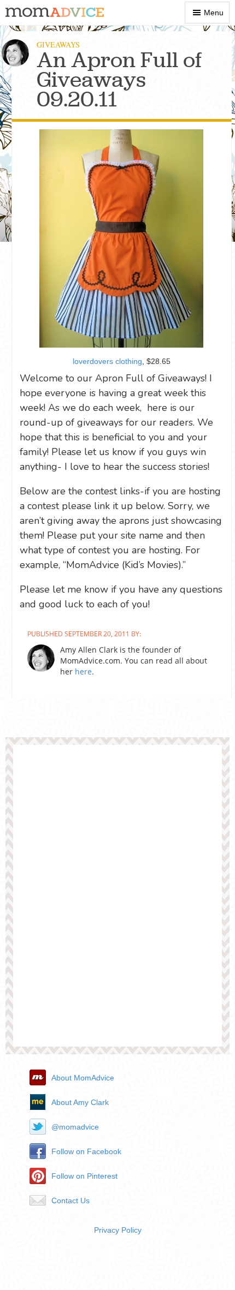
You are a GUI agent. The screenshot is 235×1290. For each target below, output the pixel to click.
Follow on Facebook (86, 1151)
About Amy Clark (80, 1102)
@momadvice (75, 1126)
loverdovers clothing (107, 361)
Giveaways (58, 44)
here (83, 671)
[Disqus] (117, 899)
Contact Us (70, 1200)
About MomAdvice (82, 1077)
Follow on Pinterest (84, 1176)
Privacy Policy (118, 1230)
